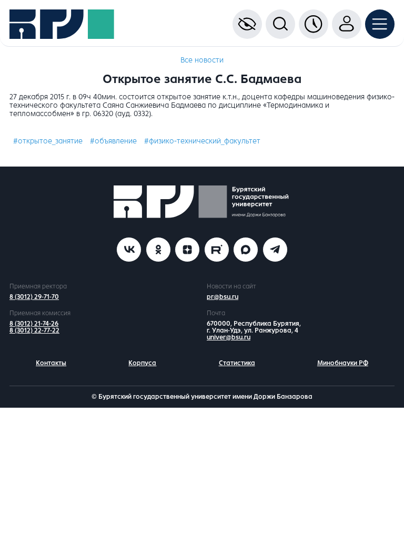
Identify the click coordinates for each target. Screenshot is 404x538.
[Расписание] (313, 24)
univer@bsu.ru (228, 337)
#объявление (113, 141)
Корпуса (142, 363)
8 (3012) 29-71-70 (34, 297)
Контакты (51, 363)
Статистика (237, 363)
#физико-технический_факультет (202, 141)
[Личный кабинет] (346, 24)
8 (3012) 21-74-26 (33, 323)
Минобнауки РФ (342, 363)
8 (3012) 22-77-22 (34, 330)
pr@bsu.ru (222, 297)
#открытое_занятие (48, 141)
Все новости (202, 60)
